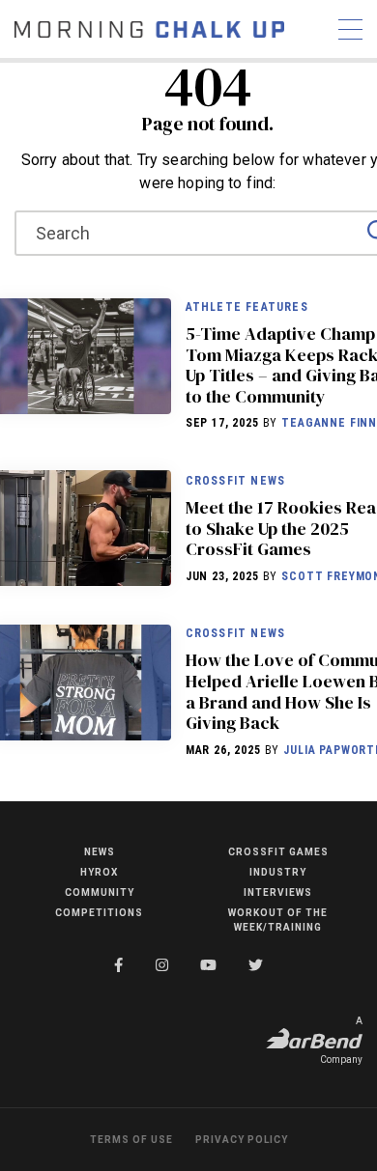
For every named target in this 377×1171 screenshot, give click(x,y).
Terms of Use (131, 1139)
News (99, 852)
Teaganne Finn (329, 423)
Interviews (278, 892)
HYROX (99, 872)
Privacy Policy (241, 1139)
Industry (277, 872)
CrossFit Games (278, 852)
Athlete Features (247, 307)
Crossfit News (236, 481)
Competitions (99, 912)
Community (99, 892)
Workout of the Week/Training (278, 920)
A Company (341, 1040)
